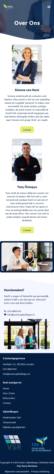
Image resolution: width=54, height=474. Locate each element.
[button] (49, 6)
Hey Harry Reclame (27, 465)
